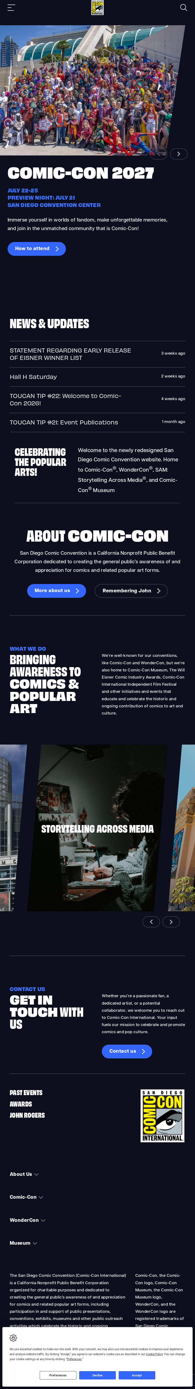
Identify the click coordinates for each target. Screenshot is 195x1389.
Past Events (26, 1092)
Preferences (58, 1375)
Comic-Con (23, 1197)
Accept (137, 1375)
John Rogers (27, 1114)
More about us (52, 591)
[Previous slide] (158, 154)
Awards (21, 1103)
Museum (20, 1243)
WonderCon (24, 1220)
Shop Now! (165, 290)
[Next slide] (179, 154)
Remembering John (127, 591)
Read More (97, 354)
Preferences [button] (74, 1359)
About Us (21, 1174)
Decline (97, 1375)
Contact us (122, 1051)
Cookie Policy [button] (154, 1354)
